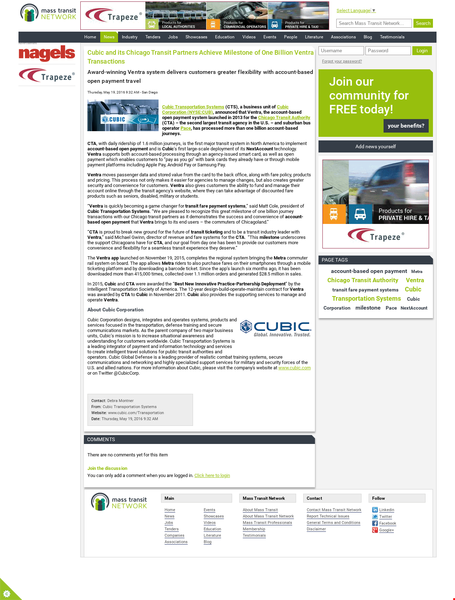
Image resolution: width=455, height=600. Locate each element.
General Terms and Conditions (333, 522)
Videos (249, 36)
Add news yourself (375, 146)
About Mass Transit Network (268, 516)
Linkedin (386, 510)
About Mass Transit (260, 510)
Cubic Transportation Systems (193, 106)
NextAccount (414, 308)
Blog (368, 36)
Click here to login (212, 475)
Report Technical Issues (328, 516)
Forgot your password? (342, 61)
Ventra (415, 280)
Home (90, 36)
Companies (174, 535)
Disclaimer (316, 529)
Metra (416, 271)
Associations (343, 36)
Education (225, 36)
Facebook (387, 523)
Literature (314, 36)
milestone (368, 307)
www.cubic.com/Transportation (136, 413)
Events (269, 36)
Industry (130, 36)
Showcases (196, 36)
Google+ (386, 530)
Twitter (385, 516)
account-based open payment (369, 271)
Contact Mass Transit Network (334, 510)
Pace (186, 128)
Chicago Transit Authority (284, 117)
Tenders (152, 36)
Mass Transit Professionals (267, 522)
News (109, 36)
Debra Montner (120, 400)
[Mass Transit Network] (48, 12)
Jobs (173, 36)
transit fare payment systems (365, 290)
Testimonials (392, 36)
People (290, 36)
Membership (254, 529)
